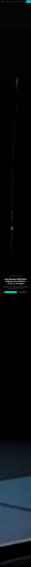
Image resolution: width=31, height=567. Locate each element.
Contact (24, 1)
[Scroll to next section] (15, 565)
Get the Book (22, 292)
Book (18, 1)
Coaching (6, 1)
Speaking (10, 1)
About (21, 1)
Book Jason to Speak (10, 292)
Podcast (14, 1)
